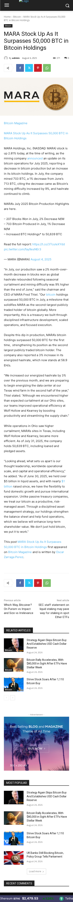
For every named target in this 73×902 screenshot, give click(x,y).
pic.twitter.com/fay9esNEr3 (22, 249)
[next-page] (12, 697)
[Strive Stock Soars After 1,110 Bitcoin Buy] (14, 684)
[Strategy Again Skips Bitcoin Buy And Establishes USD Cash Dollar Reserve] (14, 645)
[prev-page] (6, 697)
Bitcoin (17, 16)
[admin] (6, 58)
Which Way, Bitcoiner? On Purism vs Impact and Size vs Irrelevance (18, 609)
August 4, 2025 (41, 259)
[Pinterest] (38, 68)
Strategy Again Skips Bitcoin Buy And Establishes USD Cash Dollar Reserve (47, 644)
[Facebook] (20, 68)
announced (35, 158)
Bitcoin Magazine (15, 123)
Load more (35, 871)
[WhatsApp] (47, 68)
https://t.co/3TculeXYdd (48, 244)
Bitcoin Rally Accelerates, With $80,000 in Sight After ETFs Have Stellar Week (47, 663)
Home (7, 16)
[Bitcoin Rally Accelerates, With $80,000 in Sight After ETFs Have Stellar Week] (14, 665)
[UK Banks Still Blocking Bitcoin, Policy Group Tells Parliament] (14, 858)
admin (16, 57)
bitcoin (50, 294)
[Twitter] (29, 68)
